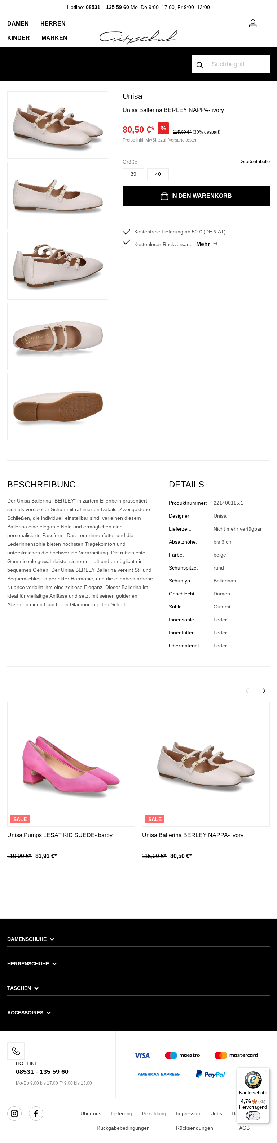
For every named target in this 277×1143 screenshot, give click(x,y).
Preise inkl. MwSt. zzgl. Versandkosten (160, 140)
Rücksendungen (194, 1128)
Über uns (90, 1113)
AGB (244, 1128)
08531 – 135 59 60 (107, 7)
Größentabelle (255, 161)
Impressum (189, 1113)
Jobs (216, 1113)
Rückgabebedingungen (123, 1128)
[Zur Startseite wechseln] (138, 37)
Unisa (132, 96)
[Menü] (265, 1071)
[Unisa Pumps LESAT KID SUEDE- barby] (71, 764)
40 (158, 174)
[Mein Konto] (253, 22)
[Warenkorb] (265, 20)
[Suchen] (200, 64)
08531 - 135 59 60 (42, 1071)
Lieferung (121, 1113)
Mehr (203, 244)
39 (133, 174)
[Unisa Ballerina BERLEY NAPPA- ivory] (205, 764)
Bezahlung (154, 1113)
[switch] (253, 1115)
